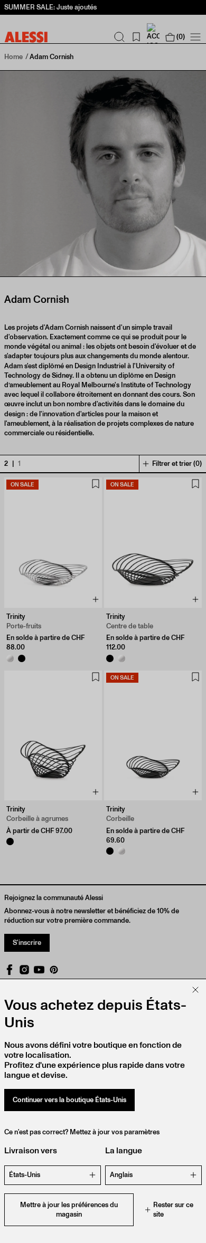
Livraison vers (30, 1150)
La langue (123, 1150)
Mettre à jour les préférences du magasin (69, 1209)
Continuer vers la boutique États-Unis (69, 1100)
